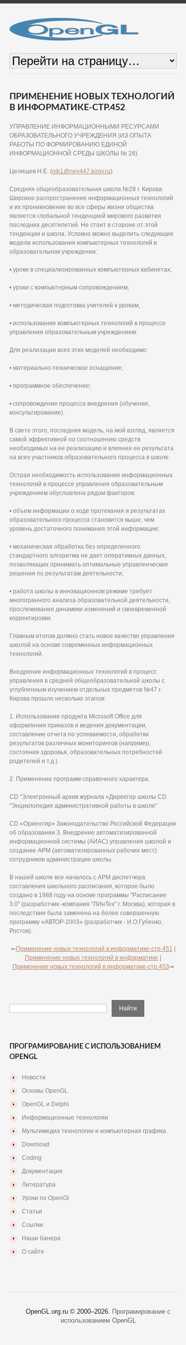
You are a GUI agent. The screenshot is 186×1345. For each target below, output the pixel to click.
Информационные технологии (65, 1117)
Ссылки (32, 1224)
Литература (39, 1184)
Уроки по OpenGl (45, 1198)
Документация (42, 1171)
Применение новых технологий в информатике (91, 957)
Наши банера (41, 1238)
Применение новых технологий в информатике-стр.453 (90, 966)
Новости (34, 1077)
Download (36, 1144)
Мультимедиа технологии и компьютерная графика (94, 1131)
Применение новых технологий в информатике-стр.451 (94, 948)
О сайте (33, 1251)
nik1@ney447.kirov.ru (81, 171)
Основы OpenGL (45, 1090)
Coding (32, 1157)
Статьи (32, 1211)
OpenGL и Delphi (45, 1104)
